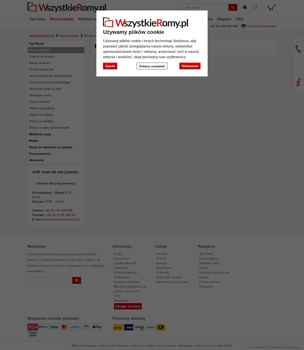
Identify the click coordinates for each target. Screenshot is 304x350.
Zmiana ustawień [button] (152, 66)
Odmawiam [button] (190, 66)
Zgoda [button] (110, 66)
